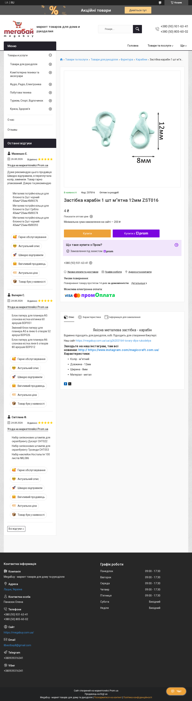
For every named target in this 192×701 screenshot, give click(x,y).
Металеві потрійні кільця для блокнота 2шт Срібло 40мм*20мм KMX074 (31, 209)
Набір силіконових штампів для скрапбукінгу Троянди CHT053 (31, 447)
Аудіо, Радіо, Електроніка (25, 84)
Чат (179, 691)
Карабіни (141, 59)
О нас (11, 119)
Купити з (129, 233)
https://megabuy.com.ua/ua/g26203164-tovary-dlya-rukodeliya (113, 340)
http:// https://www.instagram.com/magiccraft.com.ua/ (118, 350)
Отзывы (12, 129)
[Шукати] (137, 29)
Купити (87, 233)
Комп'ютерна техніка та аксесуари (24, 74)
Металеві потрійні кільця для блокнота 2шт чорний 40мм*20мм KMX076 (31, 197)
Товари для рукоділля (104, 59)
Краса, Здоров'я (20, 108)
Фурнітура (127, 59)
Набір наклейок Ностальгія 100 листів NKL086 (31, 456)
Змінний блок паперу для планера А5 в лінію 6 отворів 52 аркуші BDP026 (31, 331)
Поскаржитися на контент (108, 697)
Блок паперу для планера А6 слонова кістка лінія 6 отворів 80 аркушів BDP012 (30, 343)
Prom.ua (114, 690)
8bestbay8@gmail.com (17, 645)
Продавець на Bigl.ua (96, 694)
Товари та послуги (159, 45)
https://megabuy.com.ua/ (19, 632)
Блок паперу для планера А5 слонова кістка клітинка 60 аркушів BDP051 (29, 319)
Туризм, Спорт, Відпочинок (26, 100)
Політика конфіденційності (137, 697)
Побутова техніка (20, 92)
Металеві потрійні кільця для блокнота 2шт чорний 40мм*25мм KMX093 (31, 221)
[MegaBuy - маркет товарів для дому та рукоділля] (19, 29)
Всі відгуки (15, 528)
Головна (133, 45)
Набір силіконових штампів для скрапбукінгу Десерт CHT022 (31, 439)
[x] (69, 384)
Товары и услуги (18, 55)
